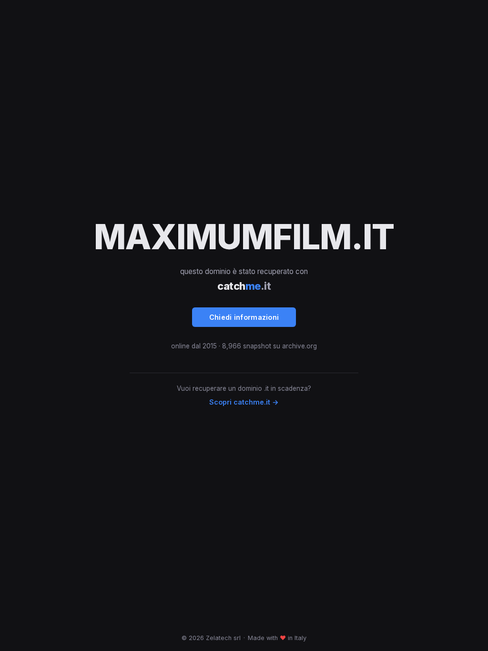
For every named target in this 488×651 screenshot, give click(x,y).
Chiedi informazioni (244, 317)
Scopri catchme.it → (244, 402)
